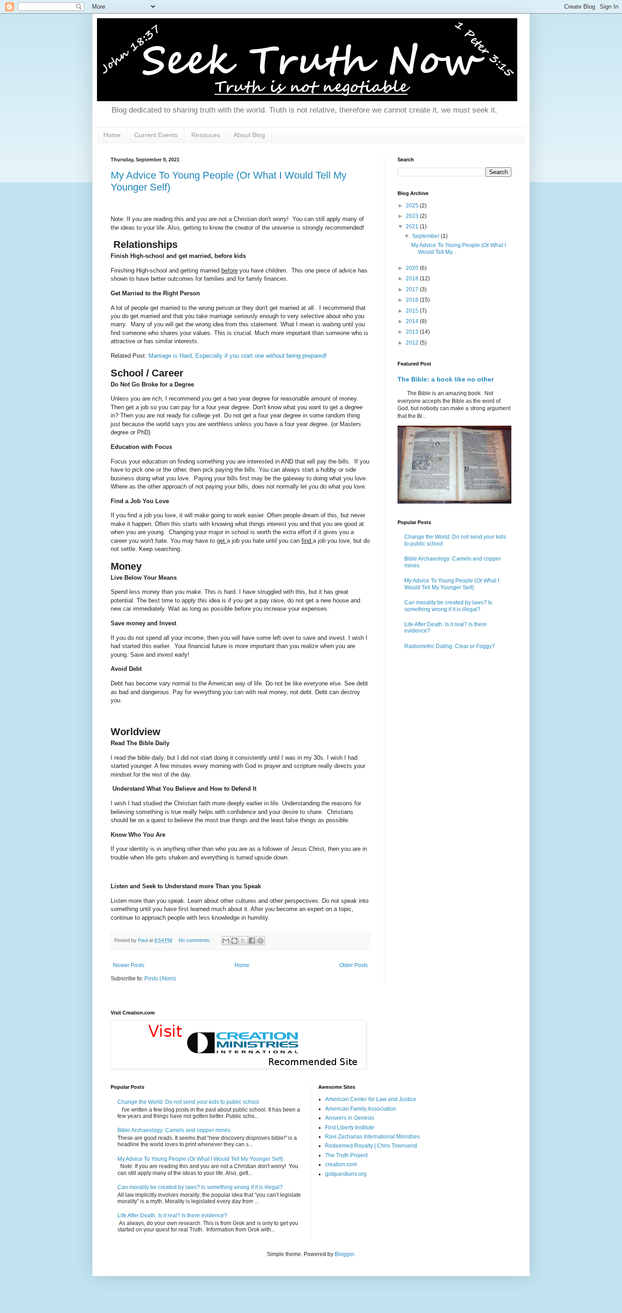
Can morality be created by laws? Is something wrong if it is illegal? (448, 605)
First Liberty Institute (349, 1127)
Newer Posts (128, 965)
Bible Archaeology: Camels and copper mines (173, 1130)
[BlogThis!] (234, 940)
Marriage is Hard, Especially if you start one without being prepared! (237, 355)
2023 (413, 216)
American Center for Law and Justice (370, 1099)
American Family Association (360, 1109)
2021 (413, 226)
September (426, 236)
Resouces (205, 135)
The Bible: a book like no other (446, 379)
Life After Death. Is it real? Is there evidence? (172, 1215)
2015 (413, 311)
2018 (413, 278)
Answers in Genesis (349, 1118)
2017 (413, 289)
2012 (413, 343)
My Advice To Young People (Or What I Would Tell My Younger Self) (451, 583)
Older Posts (353, 965)
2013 (413, 332)
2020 (413, 268)
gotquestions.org (346, 1174)
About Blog (249, 135)
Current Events (156, 135)
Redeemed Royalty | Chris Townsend (371, 1146)
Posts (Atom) (160, 978)
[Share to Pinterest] (260, 940)
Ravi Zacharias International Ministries (372, 1136)
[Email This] (225, 940)
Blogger (344, 1254)
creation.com (341, 1164)
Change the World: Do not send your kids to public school (188, 1102)
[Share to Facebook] (251, 940)
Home (112, 135)
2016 (413, 300)
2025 (413, 205)
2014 (413, 321)
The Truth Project (346, 1155)
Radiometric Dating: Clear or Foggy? (449, 646)
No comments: (195, 940)
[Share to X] (243, 940)
